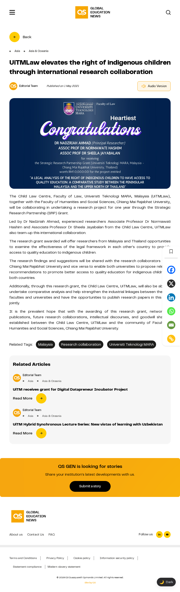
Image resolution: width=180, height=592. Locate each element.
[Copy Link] (171, 339)
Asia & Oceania (51, 381)
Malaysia (45, 344)
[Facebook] (171, 270)
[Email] (171, 325)
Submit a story (90, 486)
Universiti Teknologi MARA (131, 344)
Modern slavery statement (64, 567)
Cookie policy (82, 558)
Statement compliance (27, 567)
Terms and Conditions (23, 558)
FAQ (52, 534)
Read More (22, 398)
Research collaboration (81, 344)
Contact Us (35, 534)
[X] (171, 284)
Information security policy (117, 558)
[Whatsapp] (171, 311)
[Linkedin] (171, 297)
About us (15, 534)
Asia (30, 381)
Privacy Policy (55, 558)
